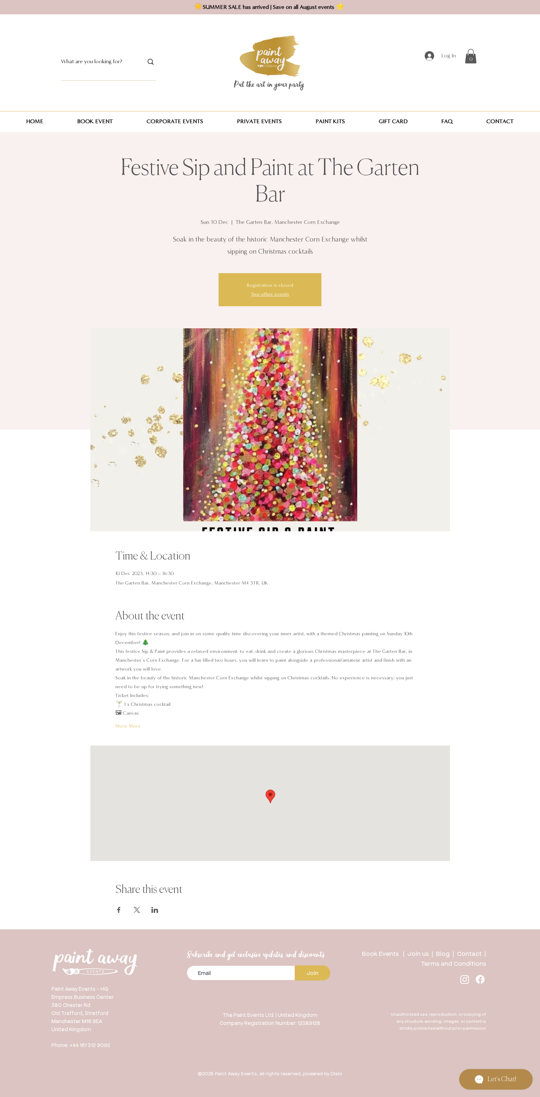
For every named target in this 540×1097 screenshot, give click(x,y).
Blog (444, 953)
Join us (418, 953)
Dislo (336, 1073)
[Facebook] (480, 979)
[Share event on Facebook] (118, 910)
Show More (128, 726)
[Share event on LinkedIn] (154, 910)
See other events (270, 294)
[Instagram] (465, 979)
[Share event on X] (136, 910)
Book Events (382, 953)
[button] (471, 56)
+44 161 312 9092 (89, 1044)
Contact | (471, 953)
